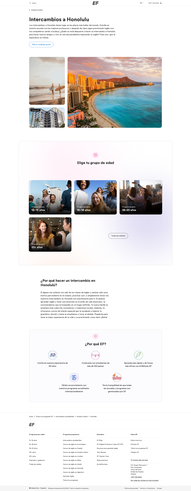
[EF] (96, 3)
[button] (33, 3)
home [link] (31, 416)
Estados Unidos (37, 10)
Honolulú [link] (93, 416)
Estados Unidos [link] (82, 416)
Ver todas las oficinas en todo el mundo (145, 480)
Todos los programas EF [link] (44, 416)
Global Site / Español (38, 488)
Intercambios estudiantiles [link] (65, 416)
